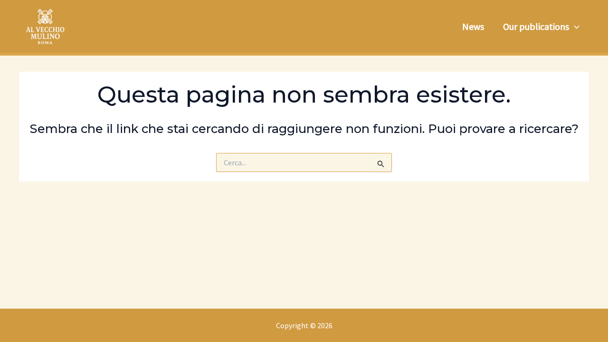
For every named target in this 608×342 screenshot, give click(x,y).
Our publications (536, 26)
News (473, 26)
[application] (574, 26)
